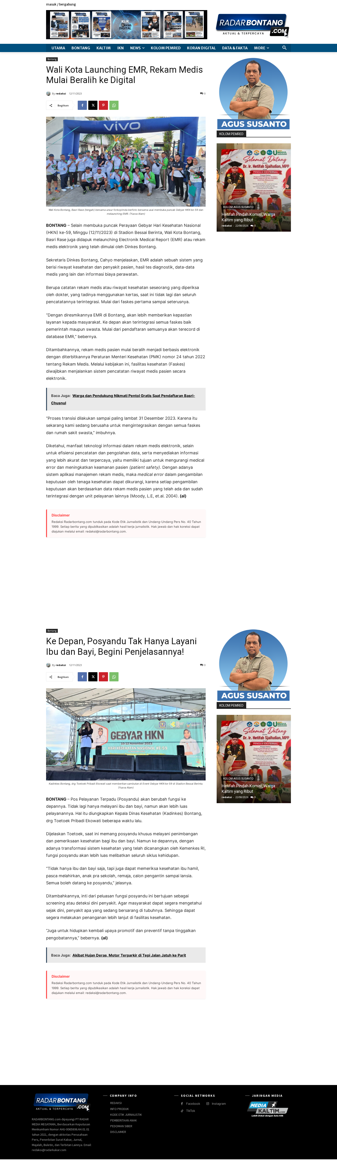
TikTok (190, 1111)
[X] (278, 4)
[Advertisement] (126, 580)
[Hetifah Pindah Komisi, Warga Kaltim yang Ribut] (254, 187)
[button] (284, 48)
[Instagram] (272, 4)
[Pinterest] (103, 105)
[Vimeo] (283, 4)
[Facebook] (267, 4)
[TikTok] (182, 1111)
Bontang (51, 59)
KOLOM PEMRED (231, 134)
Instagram (219, 1103)
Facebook (193, 1103)
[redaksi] (49, 93)
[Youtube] (288, 4)
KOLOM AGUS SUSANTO (238, 207)
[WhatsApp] (114, 105)
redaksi (61, 93)
